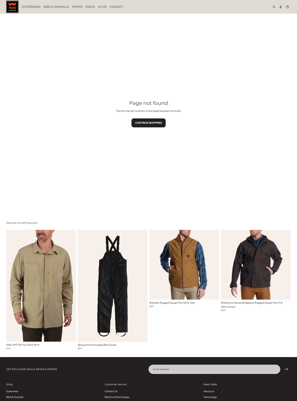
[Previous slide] (10, 285)
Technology (210, 397)
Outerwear (12, 391)
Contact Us (111, 391)
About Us (208, 391)
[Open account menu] (280, 6)
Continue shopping (148, 122)
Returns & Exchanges (117, 397)
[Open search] (274, 6)
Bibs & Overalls (14, 397)
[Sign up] (286, 369)
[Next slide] (71, 285)
